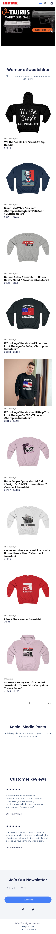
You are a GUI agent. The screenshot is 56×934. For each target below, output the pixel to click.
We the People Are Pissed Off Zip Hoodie (24, 143)
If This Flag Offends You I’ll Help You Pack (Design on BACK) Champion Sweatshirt (26, 346)
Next (50, 703)
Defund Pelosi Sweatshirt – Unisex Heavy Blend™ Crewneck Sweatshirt (26, 278)
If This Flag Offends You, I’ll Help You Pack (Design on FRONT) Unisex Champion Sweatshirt (26, 415)
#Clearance (8, 679)
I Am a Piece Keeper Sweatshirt (23, 619)
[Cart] (51, 3)
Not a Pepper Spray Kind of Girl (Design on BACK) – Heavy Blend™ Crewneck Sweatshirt (25, 484)
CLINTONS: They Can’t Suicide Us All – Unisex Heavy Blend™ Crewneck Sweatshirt (27, 553)
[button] (41, 3)
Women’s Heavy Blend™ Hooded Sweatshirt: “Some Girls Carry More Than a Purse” (26, 685)
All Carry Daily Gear (11, 138)
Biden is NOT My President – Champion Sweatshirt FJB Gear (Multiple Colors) (23, 211)
